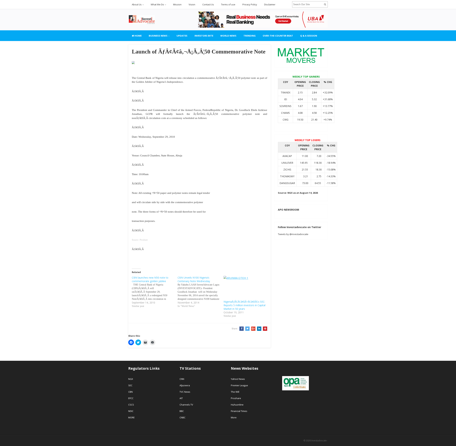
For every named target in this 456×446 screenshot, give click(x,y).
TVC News (185, 391)
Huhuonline (237, 404)
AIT (181, 398)
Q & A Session (308, 35)
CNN (182, 379)
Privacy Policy (249, 4)
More (234, 417)
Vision (192, 4)
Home (138, 35)
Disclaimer (269, 4)
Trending (249, 35)
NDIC (130, 411)
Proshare (236, 398)
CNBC (182, 417)
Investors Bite (204, 35)
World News (228, 35)
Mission (177, 4)
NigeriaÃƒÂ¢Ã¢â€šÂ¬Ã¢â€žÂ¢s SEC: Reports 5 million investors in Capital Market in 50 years (244, 305)
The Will (235, 391)
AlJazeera (185, 385)
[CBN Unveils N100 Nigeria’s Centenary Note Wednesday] (200, 292)
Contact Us (208, 4)
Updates (182, 35)
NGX (130, 379)
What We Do (157, 4)
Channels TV (186, 404)
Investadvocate (319, 440)
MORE (131, 417)
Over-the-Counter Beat (278, 35)
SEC (130, 385)
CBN (130, 391)
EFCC (130, 398)
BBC (182, 411)
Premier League (239, 385)
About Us (137, 4)
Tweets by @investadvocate (293, 234)
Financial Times (239, 411)
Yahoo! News (238, 379)
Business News (158, 35)
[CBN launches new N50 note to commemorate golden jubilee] (155, 292)
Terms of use (228, 4)
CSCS (131, 404)
